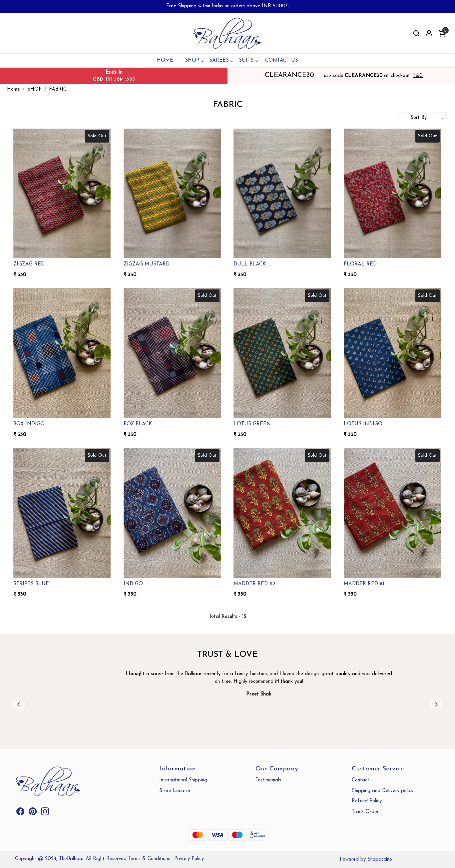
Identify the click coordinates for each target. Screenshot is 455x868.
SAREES (219, 60)
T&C (418, 75)
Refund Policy (367, 801)
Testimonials (268, 780)
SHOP (192, 60)
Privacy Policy (189, 858)
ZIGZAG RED (29, 264)
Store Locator (175, 790)
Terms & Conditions (149, 858)
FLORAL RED (360, 264)
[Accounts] (429, 33)
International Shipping (183, 780)
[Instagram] (45, 813)
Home (165, 60)
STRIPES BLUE (31, 584)
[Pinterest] (32, 813)
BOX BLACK (138, 424)
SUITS (246, 60)
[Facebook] (20, 813)
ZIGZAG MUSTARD (147, 264)
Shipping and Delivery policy (382, 790)
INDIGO (133, 584)
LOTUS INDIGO (363, 424)
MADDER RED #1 (364, 584)
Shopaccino (379, 859)
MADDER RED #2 (254, 584)
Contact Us (281, 60)
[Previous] (19, 704)
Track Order (365, 811)
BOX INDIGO (29, 424)
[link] (416, 33)
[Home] (227, 33)
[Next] (436, 704)
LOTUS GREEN (252, 424)
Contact (360, 780)
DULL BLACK (249, 264)
